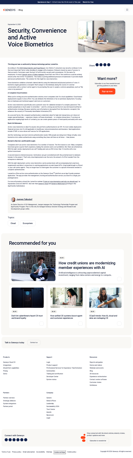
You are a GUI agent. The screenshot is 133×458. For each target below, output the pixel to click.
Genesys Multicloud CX (59, 184)
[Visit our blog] (25, 439)
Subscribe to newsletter (98, 441)
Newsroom (50, 415)
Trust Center (50, 409)
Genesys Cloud (43, 184)
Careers (49, 398)
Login (48, 362)
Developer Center (52, 377)
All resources (94, 374)
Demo (5, 374)
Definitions (93, 385)
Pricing (5, 371)
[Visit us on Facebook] (17, 439)
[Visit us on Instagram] (10, 439)
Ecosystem (28, 223)
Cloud (13, 223)
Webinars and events (97, 368)
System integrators (9, 403)
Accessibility (40, 452)
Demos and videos (96, 365)
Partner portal (8, 406)
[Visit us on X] (14, 439)
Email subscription (29, 452)
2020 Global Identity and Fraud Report (32, 68)
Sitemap (49, 452)
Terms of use (6, 452)
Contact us (34, 342)
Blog (91, 371)
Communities (50, 371)
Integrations (7, 365)
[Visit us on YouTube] (21, 439)
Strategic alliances (9, 401)
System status (51, 379)
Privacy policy (16, 452)
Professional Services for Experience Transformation (64, 368)
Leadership (50, 403)
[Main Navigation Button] (127, 10)
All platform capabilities (11, 368)
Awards (48, 412)
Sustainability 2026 (52, 406)
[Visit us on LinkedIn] (6, 439)
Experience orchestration (98, 377)
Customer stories (95, 382)
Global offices (51, 401)
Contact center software (98, 379)
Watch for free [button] (88, 2)
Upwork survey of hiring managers (33, 74)
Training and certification (54, 374)
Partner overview (9, 398)
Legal (48, 418)
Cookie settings (59, 452)
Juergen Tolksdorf (24, 199)
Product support (52, 365)
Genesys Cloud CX (9, 362)
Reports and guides (96, 362)
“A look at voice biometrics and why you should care (60, 181)
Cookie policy (71, 452)
